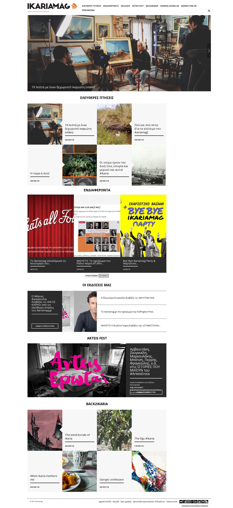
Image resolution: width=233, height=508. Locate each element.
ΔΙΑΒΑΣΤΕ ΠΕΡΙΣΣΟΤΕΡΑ (44, 326)
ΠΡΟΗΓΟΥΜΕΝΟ (92, 276)
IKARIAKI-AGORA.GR (169, 6)
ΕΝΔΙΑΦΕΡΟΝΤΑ (111, 6)
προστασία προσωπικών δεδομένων (149, 501)
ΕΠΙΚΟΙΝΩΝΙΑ (88, 10)
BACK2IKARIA (152, 6)
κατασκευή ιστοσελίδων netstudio (195, 505)
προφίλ (116, 501)
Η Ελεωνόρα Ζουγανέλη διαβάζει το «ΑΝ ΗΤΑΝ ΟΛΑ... (128, 297)
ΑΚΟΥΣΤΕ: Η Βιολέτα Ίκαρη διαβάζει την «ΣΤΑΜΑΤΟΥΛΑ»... (130, 325)
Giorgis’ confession (112, 479)
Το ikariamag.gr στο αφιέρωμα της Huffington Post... (127, 311)
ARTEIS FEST (138, 6)
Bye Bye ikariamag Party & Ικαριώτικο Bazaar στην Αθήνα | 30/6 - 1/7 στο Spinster (90, 87)
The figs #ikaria (144, 438)
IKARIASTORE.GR (189, 6)
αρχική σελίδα (105, 501)
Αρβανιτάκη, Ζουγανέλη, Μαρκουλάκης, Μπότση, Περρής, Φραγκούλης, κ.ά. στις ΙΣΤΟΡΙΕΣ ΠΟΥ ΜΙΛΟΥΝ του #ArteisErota (145, 361)
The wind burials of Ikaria (77, 436)
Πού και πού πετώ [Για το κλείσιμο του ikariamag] (147, 128)
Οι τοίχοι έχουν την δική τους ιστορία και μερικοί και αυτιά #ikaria (114, 168)
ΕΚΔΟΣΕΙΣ (125, 6)
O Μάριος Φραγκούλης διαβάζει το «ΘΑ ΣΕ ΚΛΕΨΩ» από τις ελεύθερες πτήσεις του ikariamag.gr (43, 303)
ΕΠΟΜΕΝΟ (104, 276)
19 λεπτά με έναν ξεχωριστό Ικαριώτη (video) (78, 128)
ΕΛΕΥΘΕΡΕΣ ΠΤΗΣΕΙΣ (91, 6)
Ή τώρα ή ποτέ (39, 173)
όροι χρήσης (126, 501)
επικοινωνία (171, 501)
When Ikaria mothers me (43, 477)
